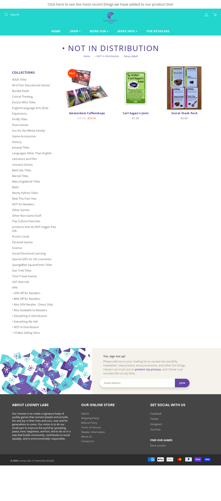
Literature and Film (24, 159)
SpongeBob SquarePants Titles (32, 265)
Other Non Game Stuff (26, 216)
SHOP (74, 31)
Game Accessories (24, 136)
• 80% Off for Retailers (26, 299)
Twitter (154, 418)
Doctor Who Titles (24, 102)
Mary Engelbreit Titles (26, 181)
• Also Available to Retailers (29, 310)
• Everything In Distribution (29, 316)
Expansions (19, 113)
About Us (86, 436)
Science (17, 248)
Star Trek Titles (21, 270)
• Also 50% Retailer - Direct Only (32, 304)
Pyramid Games (22, 242)
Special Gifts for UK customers (32, 259)
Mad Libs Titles (21, 170)
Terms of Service (91, 427)
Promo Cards (20, 236)
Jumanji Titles (20, 147)
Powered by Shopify (43, 460)
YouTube (155, 429)
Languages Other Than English (32, 153)
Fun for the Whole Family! (28, 130)
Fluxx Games (20, 125)
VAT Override (20, 282)
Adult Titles (19, 79)
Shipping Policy (90, 418)
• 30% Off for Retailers (26, 293)
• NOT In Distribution (107, 56)
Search (85, 413)
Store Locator (158, 445)
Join (182, 383)
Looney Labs (24, 460)
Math (15, 187)
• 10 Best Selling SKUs (26, 333)
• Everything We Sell (25, 321)
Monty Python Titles (25, 193)
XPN (14, 287)
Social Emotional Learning (29, 253)
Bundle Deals (20, 91)
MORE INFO (127, 31)
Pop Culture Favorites (26, 221)
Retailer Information (93, 432)
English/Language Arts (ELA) (30, 108)
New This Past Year (24, 198)
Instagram (156, 424)
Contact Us (87, 441)
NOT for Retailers (23, 204)
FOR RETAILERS (158, 31)
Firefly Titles (19, 119)
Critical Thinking (22, 97)
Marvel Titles (20, 176)
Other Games (21, 210)
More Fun (98, 31)
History (17, 142)
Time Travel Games (24, 276)
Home (56, 31)
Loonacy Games (22, 164)
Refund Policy (89, 422)
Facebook (156, 413)
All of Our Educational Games (31, 85)
